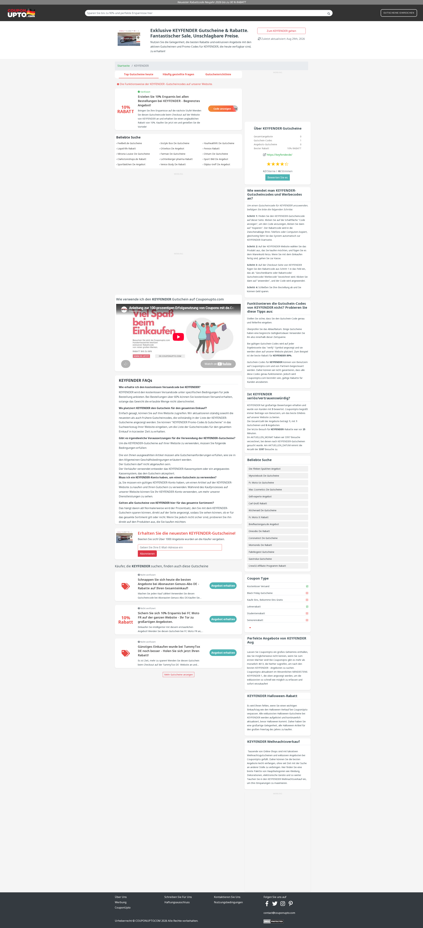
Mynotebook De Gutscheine (264, 475)
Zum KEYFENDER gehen (281, 31)
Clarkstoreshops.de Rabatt (131, 159)
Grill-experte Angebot (260, 496)
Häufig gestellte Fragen (178, 74)
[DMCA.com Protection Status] (274, 921)
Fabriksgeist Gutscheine (261, 551)
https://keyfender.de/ (279, 154)
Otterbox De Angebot (172, 148)
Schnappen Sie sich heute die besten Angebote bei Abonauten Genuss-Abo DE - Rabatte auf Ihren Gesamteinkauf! (168, 584)
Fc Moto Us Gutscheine (261, 482)
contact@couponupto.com (279, 913)
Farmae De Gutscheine (173, 153)
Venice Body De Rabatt (173, 164)
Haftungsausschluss (177, 902)
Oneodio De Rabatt (259, 531)
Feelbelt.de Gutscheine (129, 143)
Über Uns (121, 897)
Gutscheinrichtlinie (218, 74)
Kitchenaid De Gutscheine (262, 510)
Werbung (120, 902)
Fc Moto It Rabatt (259, 517)
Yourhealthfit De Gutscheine (219, 143)
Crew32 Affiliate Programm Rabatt (267, 565)
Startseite (123, 66)
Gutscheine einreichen (399, 13)
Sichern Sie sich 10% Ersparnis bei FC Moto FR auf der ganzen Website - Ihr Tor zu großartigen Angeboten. (168, 617)
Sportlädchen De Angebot (131, 164)
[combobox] (209, 13)
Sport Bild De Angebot (216, 159)
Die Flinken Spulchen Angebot (265, 468)
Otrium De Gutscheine (216, 153)
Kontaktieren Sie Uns (227, 897)
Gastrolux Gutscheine (260, 558)
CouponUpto (123, 907)
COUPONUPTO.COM (148, 921)
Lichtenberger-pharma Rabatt (177, 159)
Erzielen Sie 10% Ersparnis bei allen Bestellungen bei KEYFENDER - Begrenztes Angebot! (169, 101)
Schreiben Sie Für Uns (178, 897)
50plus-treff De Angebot (217, 164)
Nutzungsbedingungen (228, 902)
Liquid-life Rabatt (126, 148)
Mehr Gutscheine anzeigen (178, 674)
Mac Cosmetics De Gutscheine (265, 489)
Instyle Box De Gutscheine (175, 143)
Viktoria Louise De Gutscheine (133, 153)
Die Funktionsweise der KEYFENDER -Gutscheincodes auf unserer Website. (165, 84)
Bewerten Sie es (278, 177)
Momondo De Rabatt (260, 545)
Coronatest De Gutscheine (263, 538)
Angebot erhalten (223, 585)
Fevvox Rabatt (212, 148)
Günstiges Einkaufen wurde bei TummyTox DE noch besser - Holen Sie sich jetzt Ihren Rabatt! (169, 651)
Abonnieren (147, 553)
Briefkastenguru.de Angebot (264, 524)
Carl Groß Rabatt (258, 503)
